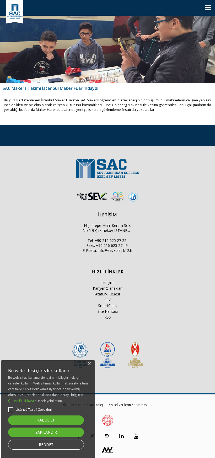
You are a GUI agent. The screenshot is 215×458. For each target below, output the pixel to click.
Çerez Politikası (21, 400)
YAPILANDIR (46, 432)
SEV (107, 299)
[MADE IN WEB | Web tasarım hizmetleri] (107, 454)
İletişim (107, 282)
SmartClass (107, 305)
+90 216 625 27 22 (110, 240)
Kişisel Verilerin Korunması (128, 405)
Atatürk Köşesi (107, 294)
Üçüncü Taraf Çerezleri (34, 409)
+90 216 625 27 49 (112, 245)
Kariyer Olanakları (107, 288)
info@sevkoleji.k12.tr (115, 250)
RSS (107, 317)
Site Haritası (108, 311)
